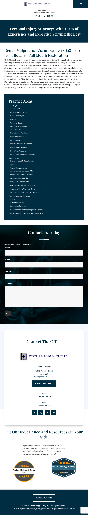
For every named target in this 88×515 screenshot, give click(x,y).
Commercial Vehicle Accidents (21, 174)
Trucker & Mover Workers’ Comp (22, 189)
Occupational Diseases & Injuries (22, 185)
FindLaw (72, 509)
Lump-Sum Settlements (19, 182)
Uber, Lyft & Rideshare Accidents (22, 154)
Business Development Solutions (54, 509)
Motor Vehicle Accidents (18, 126)
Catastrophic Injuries (16, 106)
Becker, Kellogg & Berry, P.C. (38, 506)
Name (7, 247)
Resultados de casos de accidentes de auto (26, 213)
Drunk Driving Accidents (19, 133)
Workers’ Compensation (18, 168)
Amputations (15, 108)
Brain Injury (14, 119)
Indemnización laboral (18, 206)
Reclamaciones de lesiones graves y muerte (26, 210)
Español (12, 200)
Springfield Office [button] (44, 384)
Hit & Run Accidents (18, 140)
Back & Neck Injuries (17, 116)
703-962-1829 (44, 16)
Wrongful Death (16, 123)
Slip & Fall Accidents (16, 158)
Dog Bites (12, 164)
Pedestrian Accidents (18, 151)
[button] (80, 4)
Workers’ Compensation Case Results (24, 192)
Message (9, 283)
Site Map (25, 509)
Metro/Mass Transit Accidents (21, 144)
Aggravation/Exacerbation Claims (22, 171)
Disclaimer (17, 509)
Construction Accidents (19, 178)
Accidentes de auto (17, 202)
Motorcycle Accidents (18, 147)
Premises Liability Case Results (22, 161)
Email (8, 259)
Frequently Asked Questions (19, 196)
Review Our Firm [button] (44, 498)
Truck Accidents (16, 129)
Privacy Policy (35, 509)
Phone (8, 271)
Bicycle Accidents (17, 136)
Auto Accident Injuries (18, 112)
